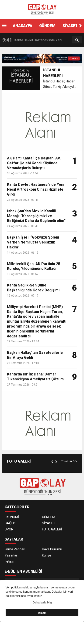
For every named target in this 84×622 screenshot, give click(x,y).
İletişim (10, 561)
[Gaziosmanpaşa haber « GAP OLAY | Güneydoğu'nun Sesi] (42, 9)
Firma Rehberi (15, 549)
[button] (80, 26)
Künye (46, 555)
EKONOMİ (12, 517)
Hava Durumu (52, 549)
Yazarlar (11, 555)
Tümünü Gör (69, 461)
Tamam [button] (42, 612)
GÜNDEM (47, 25)
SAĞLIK (10, 523)
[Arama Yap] (77, 40)
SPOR (9, 529)
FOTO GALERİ (52, 529)
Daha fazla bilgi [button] (42, 602)
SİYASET (70, 25)
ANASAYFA (22, 25)
